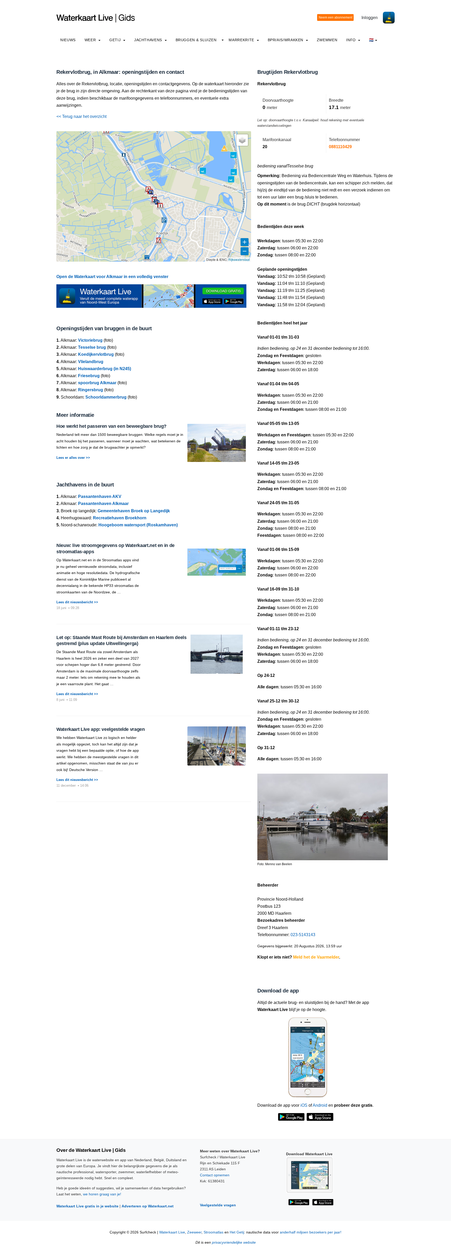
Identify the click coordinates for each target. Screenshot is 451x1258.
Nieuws (68, 40)
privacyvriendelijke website (234, 1242)
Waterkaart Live (172, 1232)
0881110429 (340, 147)
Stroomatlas (213, 1232)
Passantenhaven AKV (99, 496)
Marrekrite (242, 40)
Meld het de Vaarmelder (316, 957)
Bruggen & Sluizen (196, 40)
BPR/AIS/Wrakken (286, 40)
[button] (106, 131)
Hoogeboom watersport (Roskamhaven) (138, 525)
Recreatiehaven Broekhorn (119, 518)
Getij (115, 40)
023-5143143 (302, 934)
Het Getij (237, 1232)
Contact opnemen (214, 1175)
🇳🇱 (371, 40)
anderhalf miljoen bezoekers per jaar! (310, 1232)
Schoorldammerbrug (106, 397)
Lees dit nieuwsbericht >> (77, 602)
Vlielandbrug (90, 361)
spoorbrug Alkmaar (97, 383)
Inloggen (369, 17)
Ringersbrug (90, 390)
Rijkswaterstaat (239, 259)
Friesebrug (89, 376)
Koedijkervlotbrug (96, 354)
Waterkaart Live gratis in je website (87, 1206)
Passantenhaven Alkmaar (103, 503)
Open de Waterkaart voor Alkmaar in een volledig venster (112, 276)
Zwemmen (327, 40)
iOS (303, 1105)
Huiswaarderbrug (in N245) (104, 368)
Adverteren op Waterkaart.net (148, 1206)
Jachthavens (148, 40)
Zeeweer (194, 1232)
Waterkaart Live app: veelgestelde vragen (100, 729)
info (351, 40)
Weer (91, 40)
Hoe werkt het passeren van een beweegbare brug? (111, 426)
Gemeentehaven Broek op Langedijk (134, 511)
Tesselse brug (92, 347)
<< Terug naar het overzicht (81, 116)
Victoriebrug (90, 340)
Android (320, 1105)
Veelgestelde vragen (218, 1205)
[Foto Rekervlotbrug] (322, 814)
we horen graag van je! (102, 1194)
